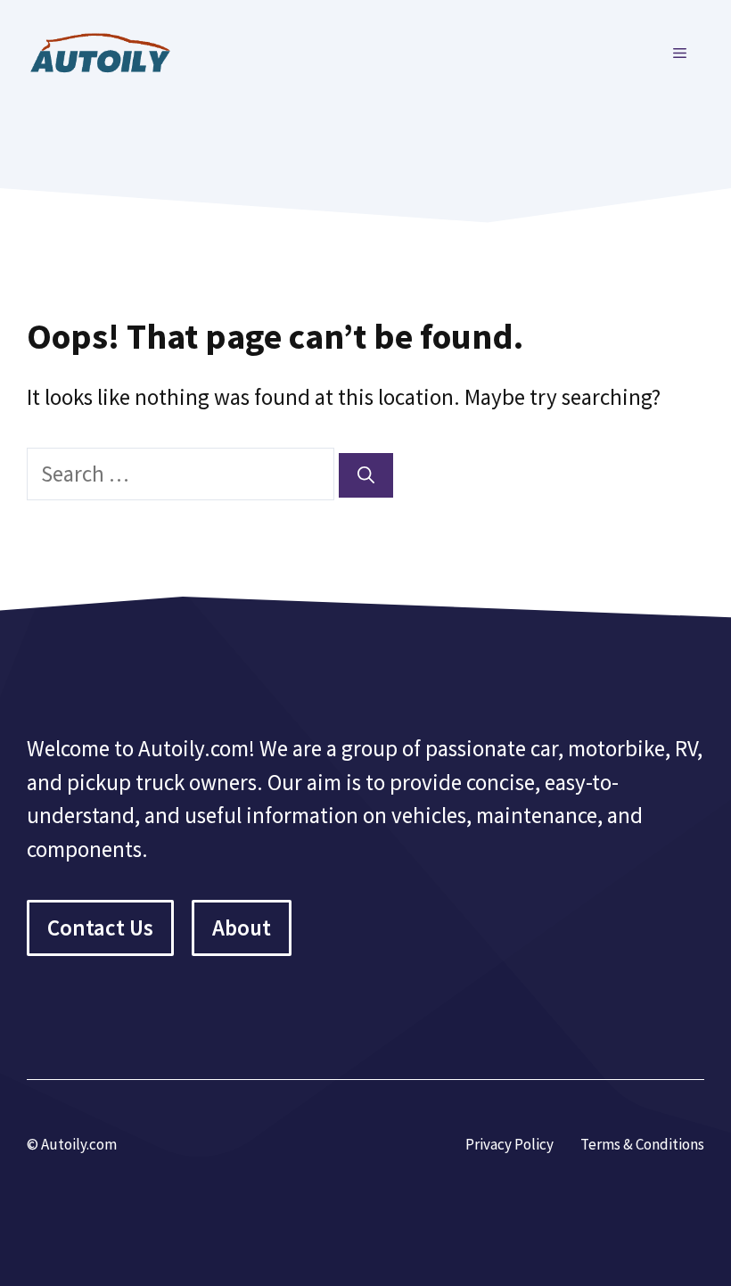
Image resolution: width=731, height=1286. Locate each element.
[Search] (366, 476)
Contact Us (100, 927)
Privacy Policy (509, 1144)
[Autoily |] (107, 51)
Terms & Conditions (642, 1144)
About (241, 927)
